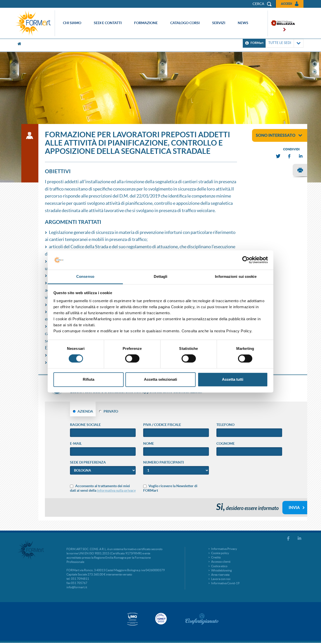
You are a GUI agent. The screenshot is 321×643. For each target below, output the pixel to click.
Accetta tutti (232, 379)
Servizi (218, 23)
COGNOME (225, 443)
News (243, 23)
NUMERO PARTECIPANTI (163, 462)
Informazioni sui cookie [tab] (235, 276)
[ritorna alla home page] (34, 23)
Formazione (146, 23)
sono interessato (275, 135)
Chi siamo (72, 23)
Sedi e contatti (108, 23)
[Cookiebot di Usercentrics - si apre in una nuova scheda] (246, 260)
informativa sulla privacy (116, 490)
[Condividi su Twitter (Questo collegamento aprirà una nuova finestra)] (278, 156)
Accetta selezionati (160, 379)
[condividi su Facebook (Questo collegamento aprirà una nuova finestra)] (289, 156)
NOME (148, 443)
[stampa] (300, 171)
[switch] (132, 359)
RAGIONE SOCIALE (85, 425)
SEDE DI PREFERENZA (88, 462)
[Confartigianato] (202, 619)
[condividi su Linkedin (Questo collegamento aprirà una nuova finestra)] (300, 156)
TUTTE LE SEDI (279, 43)
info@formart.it (76, 587)
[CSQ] (132, 619)
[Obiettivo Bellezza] (281, 23)
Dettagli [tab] (161, 276)
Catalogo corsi (185, 23)
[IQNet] (160, 619)
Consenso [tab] (85, 276)
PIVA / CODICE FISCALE (162, 425)
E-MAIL (76, 443)
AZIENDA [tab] (85, 411)
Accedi (286, 3)
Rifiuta (88, 379)
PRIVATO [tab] (111, 411)
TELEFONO (225, 425)
